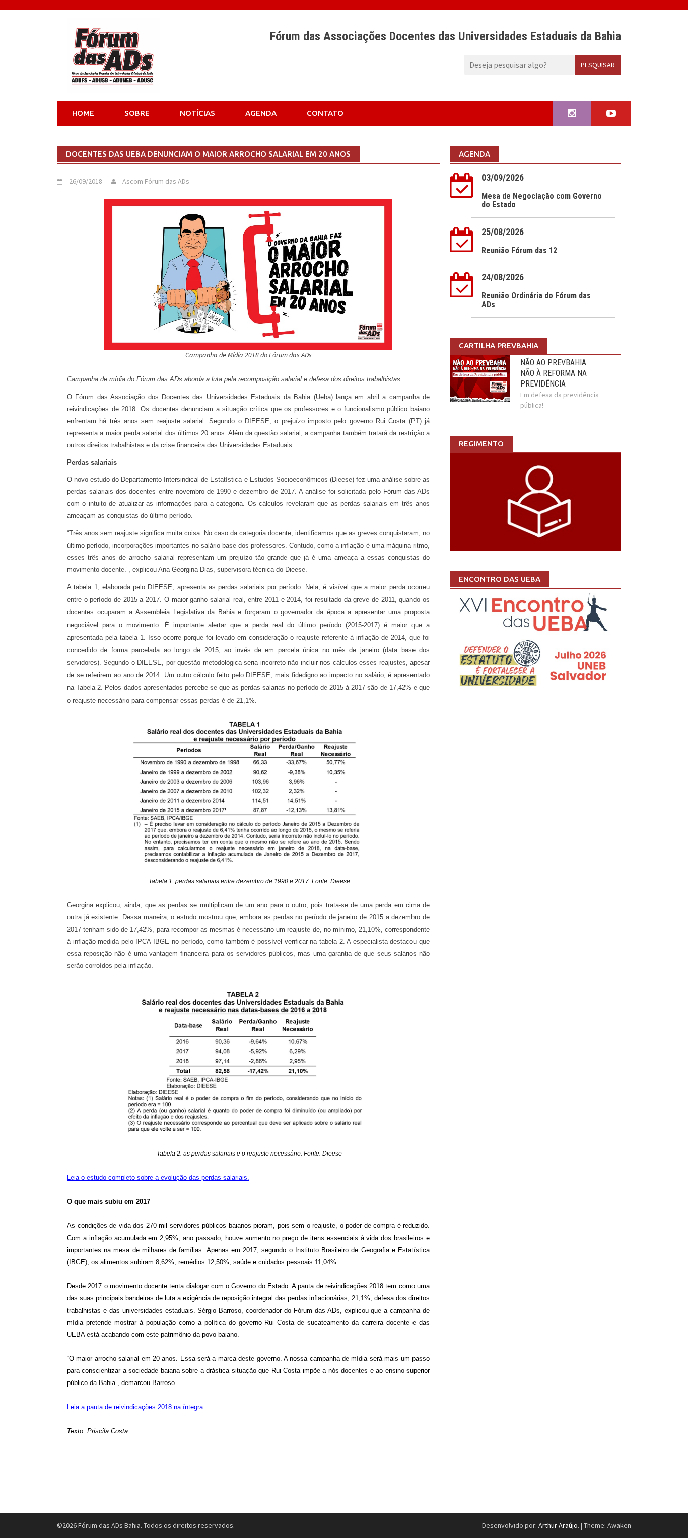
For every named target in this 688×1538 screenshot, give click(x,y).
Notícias (197, 113)
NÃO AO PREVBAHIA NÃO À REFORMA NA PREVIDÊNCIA (553, 373)
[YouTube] (611, 113)
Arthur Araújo (558, 1525)
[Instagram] (572, 113)
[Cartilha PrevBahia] (535, 501)
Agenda (261, 113)
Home (83, 113)
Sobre (137, 113)
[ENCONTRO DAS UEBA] (535, 642)
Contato (325, 113)
